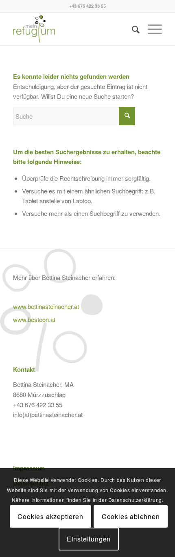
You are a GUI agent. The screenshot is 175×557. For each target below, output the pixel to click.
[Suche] (132, 29)
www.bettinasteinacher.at (46, 306)
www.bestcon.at (34, 319)
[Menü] (151, 29)
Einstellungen (89, 539)
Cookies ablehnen (131, 516)
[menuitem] (132, 29)
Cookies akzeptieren (50, 516)
